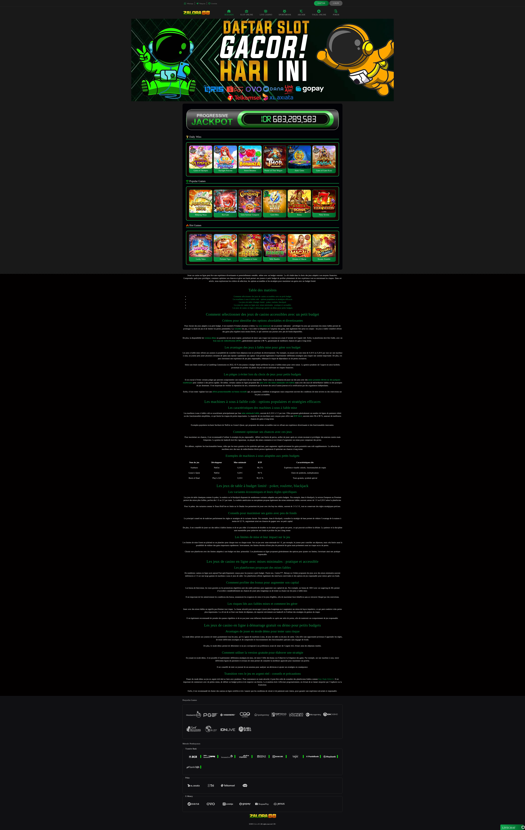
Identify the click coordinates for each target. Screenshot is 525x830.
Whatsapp (190, 3)
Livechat (214, 3)
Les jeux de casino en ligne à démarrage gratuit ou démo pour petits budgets (263, 308)
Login (336, 3)
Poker (336, 15)
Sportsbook (285, 15)
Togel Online (319, 15)
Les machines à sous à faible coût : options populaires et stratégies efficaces (262, 299)
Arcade (302, 15)
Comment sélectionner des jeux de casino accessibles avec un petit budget (262, 296)
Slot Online (246, 15)
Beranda (229, 15)
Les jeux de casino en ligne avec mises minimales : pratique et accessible (262, 305)
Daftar (321, 3)
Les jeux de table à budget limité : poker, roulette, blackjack (262, 302)
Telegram (202, 3)
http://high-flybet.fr (326, 679)
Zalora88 (257, 824)
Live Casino (266, 15)
